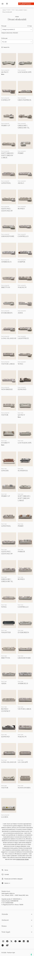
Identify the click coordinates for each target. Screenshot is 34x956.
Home (4, 9)
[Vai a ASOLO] (25, 171)
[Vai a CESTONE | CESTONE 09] (8, 197)
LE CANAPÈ (23, 762)
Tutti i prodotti (19, 9)
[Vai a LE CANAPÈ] (25, 750)
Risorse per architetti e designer (13, 878)
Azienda (5, 914)
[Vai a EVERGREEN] (8, 301)
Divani (25, 9)
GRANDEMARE (7, 236)
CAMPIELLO (23, 236)
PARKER (21, 551)
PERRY (21, 153)
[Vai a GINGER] (8, 459)
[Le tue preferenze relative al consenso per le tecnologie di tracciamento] (31, 954)
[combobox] (17, 29)
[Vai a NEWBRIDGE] (8, 377)
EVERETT (5, 443)
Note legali (6, 932)
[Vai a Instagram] (3, 941)
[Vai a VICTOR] (8, 403)
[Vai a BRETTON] (8, 275)
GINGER (4, 470)
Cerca (6, 870)
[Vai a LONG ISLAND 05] (8, 326)
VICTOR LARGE (8, 364)
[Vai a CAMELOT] (8, 88)
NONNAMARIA (24, 788)
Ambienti (5, 920)
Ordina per (4, 38)
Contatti (6, 874)
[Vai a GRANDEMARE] (8, 224)
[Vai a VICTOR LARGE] (8, 352)
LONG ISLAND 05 (8, 338)
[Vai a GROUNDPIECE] (25, 88)
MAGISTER (6, 632)
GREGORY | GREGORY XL (23, 126)
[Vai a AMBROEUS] (8, 250)
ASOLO (21, 183)
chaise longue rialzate (22, 859)
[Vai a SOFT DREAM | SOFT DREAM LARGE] (8, 141)
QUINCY (4, 72)
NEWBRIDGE (7, 389)
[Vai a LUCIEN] (8, 805)
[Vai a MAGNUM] (25, 275)
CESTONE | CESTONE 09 (6, 209)
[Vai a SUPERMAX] (25, 459)
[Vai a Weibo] (7, 945)
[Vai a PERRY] (25, 141)
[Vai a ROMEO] (25, 197)
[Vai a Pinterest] (15, 941)
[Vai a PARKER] (25, 539)
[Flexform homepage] (26, 3)
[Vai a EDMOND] (25, 377)
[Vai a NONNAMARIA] (25, 776)
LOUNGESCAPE (24, 72)
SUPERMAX (23, 470)
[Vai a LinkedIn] (23, 941)
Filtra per (3, 26)
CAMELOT (5, 100)
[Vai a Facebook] (7, 941)
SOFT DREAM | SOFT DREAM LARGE (7, 155)
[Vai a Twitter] (11, 941)
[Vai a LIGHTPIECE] (25, 326)
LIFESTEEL (6, 183)
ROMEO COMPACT (5, 710)
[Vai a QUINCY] (8, 60)
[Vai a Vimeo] (27, 941)
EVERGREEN (6, 313)
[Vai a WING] (25, 352)
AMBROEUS (6, 262)
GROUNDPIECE (24, 100)
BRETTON (5, 287)
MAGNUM (22, 287)
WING (20, 364)
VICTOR (4, 415)
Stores (4, 926)
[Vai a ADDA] (25, 301)
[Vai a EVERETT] (8, 431)
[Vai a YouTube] (19, 941)
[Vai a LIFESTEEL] (8, 171)
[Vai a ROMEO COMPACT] (8, 697)
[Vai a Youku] (3, 945)
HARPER (21, 262)
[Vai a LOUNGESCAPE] (25, 60)
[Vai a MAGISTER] (8, 620)
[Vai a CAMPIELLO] (25, 224)
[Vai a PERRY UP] (8, 113)
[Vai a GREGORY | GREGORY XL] (25, 113)
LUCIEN (4, 817)
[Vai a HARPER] (25, 250)
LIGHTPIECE (23, 338)
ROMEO (21, 208)
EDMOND (22, 389)
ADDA (20, 313)
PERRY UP (5, 125)
